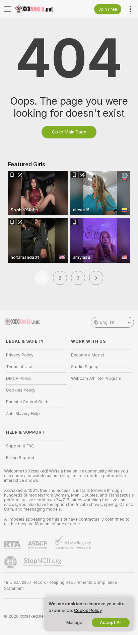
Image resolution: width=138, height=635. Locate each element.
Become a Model (87, 355)
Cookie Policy (87, 610)
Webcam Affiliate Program (96, 378)
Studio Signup (84, 366)
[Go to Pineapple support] (11, 562)
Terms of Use (19, 366)
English (107, 322)
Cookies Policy (21, 390)
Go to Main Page (69, 131)
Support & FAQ (20, 446)
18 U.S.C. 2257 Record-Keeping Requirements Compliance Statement (60, 585)
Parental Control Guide (28, 402)
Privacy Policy (19, 355)
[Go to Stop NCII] (43, 562)
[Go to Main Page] (42, 9)
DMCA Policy (18, 378)
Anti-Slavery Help (23, 413)
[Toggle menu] (7, 9)
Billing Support (20, 457)
